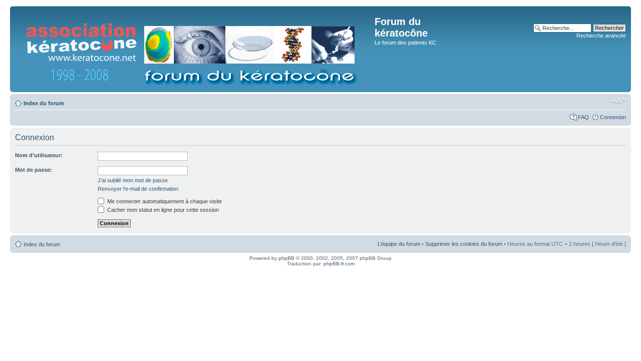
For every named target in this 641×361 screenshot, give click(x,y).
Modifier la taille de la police (618, 101)
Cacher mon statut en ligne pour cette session (162, 210)
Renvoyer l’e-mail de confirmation (138, 189)
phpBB (286, 258)
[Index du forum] (194, 49)
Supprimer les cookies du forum (463, 244)
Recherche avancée (601, 36)
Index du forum (44, 103)
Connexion (613, 117)
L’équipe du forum (399, 244)
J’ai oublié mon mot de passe (133, 180)
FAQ (583, 117)
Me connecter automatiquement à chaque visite (164, 201)
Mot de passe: (33, 170)
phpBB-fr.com (339, 263)
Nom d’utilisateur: (39, 155)
